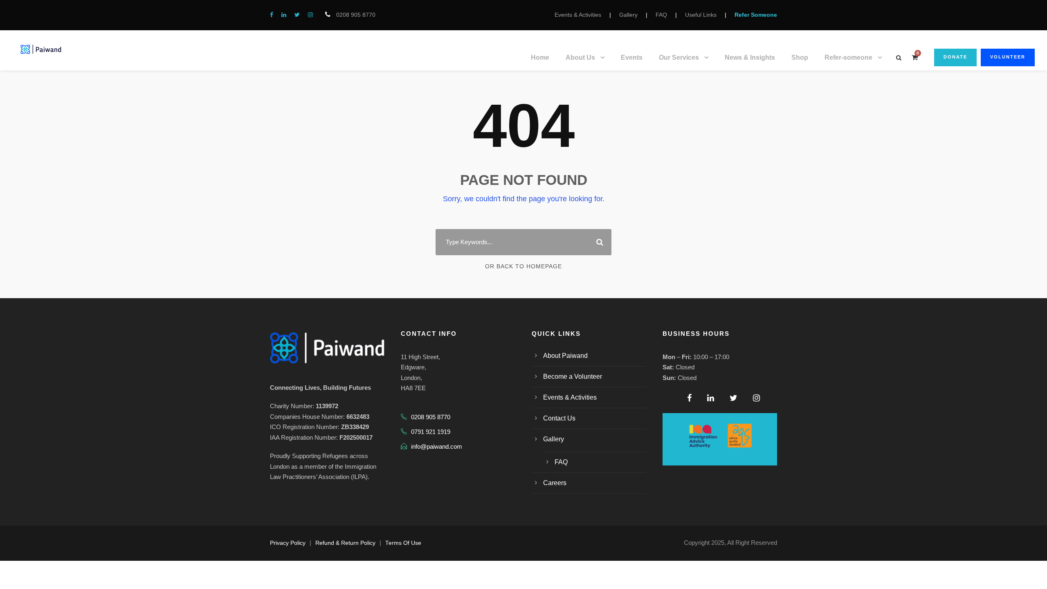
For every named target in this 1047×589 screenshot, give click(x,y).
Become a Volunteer (572, 376)
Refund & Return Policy (345, 543)
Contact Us (559, 418)
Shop (799, 57)
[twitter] (297, 14)
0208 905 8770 (355, 14)
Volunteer (1007, 56)
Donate (955, 56)
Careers (554, 482)
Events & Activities (578, 14)
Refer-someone (848, 57)
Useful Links (701, 14)
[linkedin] (283, 14)
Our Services (679, 57)
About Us (580, 57)
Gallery (628, 14)
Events (632, 57)
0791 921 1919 (430, 431)
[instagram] (310, 14)
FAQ (661, 14)
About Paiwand (565, 355)
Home (540, 57)
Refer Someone (756, 14)
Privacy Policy (288, 543)
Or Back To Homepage (523, 266)
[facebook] (271, 14)
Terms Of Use (403, 543)
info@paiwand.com (436, 446)
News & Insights (750, 57)
